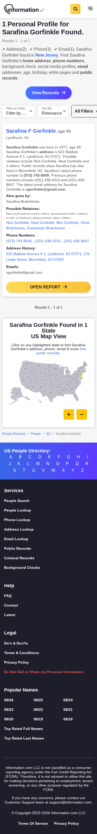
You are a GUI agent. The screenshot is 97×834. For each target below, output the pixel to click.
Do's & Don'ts (16, 643)
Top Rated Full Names (23, 729)
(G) (48, 434)
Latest (9, 615)
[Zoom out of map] (82, 414)
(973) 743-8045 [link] (19, 241)
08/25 (38, 700)
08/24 (68, 700)
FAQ (8, 596)
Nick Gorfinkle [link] (17, 223)
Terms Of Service (33, 823)
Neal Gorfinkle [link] (42, 223)
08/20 (8, 719)
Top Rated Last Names (24, 738)
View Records (45, 93)
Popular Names (21, 690)
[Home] (24, 9)
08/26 (8, 700)
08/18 (68, 719)
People (36, 434)
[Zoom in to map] (69, 414)
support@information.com (70, 802)
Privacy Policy (16, 662)
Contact (11, 605)
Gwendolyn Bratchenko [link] (46, 228)
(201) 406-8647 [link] (76, 241)
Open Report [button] (45, 287)
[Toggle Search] (75, 9)
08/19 (38, 719)
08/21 (68, 709)
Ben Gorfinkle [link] (67, 223)
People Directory (14, 434)
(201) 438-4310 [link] (48, 241)
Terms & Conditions (21, 653)
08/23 (8, 709)
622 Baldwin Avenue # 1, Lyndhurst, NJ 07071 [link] (43, 254)
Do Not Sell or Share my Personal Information (44, 672)
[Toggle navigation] (90, 9)
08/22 (38, 709)
